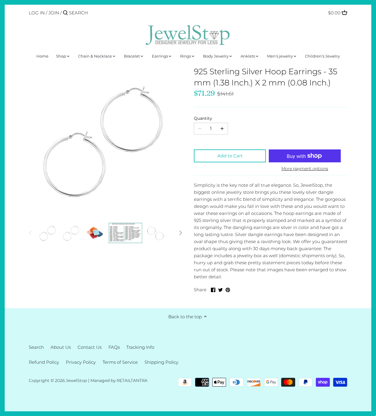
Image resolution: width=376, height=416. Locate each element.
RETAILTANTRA (132, 380)
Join (53, 13)
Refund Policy (44, 362)
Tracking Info (140, 347)
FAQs (114, 347)
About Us (61, 347)
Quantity (203, 118)
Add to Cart (230, 156)
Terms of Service (120, 362)
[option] (48, 233)
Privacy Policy (81, 362)
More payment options (304, 168)
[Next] (180, 232)
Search (36, 347)
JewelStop (76, 380)
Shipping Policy (161, 362)
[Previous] (30, 232)
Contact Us (90, 347)
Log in (37, 13)
